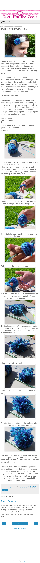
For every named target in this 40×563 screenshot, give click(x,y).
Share (5, 490)
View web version (20, 528)
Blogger (24, 561)
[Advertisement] (20, 6)
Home (20, 524)
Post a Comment (9, 501)
